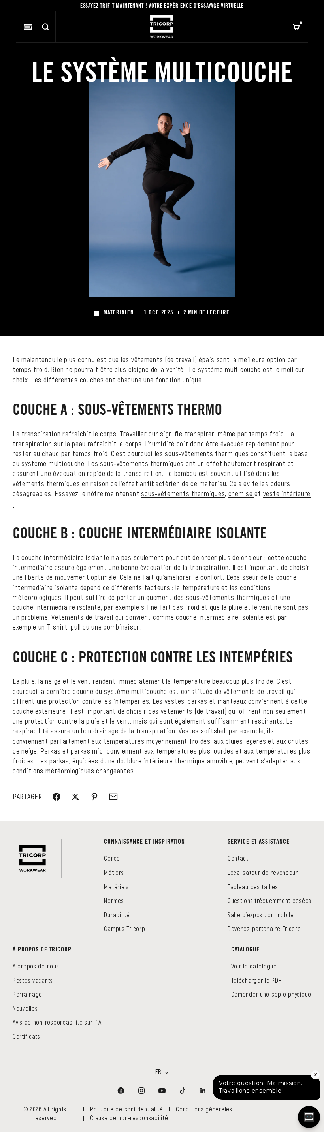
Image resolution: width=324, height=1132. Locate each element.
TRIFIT (107, 6)
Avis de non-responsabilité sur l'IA (57, 1022)
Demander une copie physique (271, 994)
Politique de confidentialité (126, 1109)
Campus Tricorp (124, 928)
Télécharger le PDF (256, 980)
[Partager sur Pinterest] (94, 796)
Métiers (114, 872)
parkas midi (88, 751)
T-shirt (57, 626)
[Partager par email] (113, 796)
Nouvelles (25, 1008)
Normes (114, 900)
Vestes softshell (203, 730)
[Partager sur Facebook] (56, 796)
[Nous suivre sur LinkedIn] (203, 1090)
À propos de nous (36, 966)
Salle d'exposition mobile (261, 914)
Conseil (113, 858)
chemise (241, 493)
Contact (238, 858)
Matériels (116, 886)
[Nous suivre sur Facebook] (121, 1090)
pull (76, 626)
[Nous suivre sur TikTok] (182, 1090)
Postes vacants (33, 980)
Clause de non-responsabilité (129, 1117)
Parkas (50, 751)
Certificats (26, 1036)
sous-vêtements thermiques (183, 493)
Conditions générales (204, 1109)
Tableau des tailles (253, 886)
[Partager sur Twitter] (75, 796)
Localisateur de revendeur (263, 872)
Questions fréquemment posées (269, 900)
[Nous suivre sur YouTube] (162, 1090)
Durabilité (117, 914)
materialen (119, 313)
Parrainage (27, 994)
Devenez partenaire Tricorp (264, 928)
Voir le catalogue (254, 966)
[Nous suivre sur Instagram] (141, 1090)
